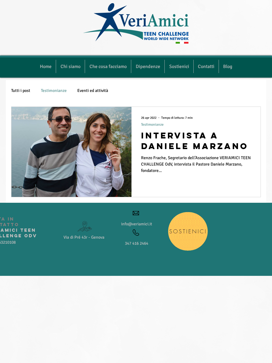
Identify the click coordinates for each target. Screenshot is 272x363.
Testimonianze (54, 90)
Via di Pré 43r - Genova (83, 237)
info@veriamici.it (136, 224)
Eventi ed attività (92, 90)
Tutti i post (20, 90)
